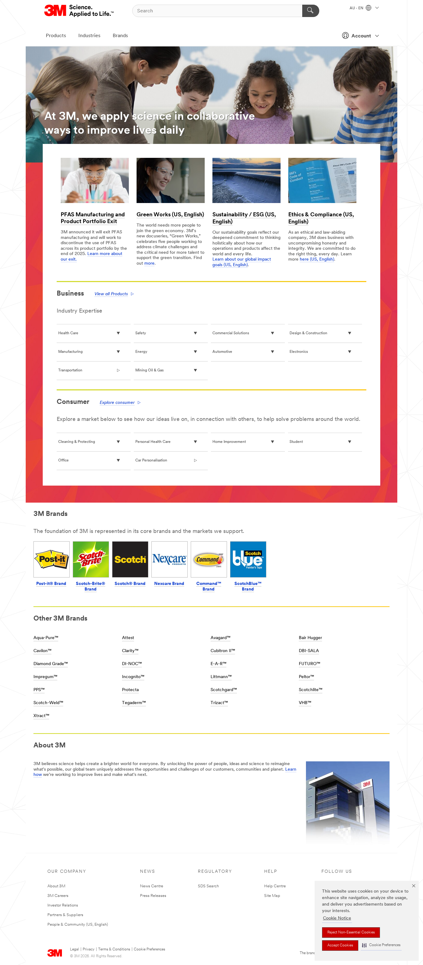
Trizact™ (219, 703)
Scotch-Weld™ (48, 703)
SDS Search (208, 886)
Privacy (88, 949)
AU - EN (357, 8)
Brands (120, 35)
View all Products (111, 294)
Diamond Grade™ (50, 664)
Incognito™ (133, 677)
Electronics (299, 352)
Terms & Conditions (114, 949)
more (149, 263)
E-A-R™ (218, 664)
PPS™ (39, 690)
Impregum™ (45, 677)
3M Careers (57, 896)
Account (361, 36)
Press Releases (153, 896)
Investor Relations (62, 905)
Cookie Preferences (149, 949)
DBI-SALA (309, 651)
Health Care (68, 333)
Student (296, 442)
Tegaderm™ (134, 703)
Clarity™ (130, 651)
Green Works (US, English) (170, 215)
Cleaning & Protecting (76, 442)
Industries (89, 35)
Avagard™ (220, 638)
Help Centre (275, 886)
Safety (140, 333)
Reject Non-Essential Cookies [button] (351, 932)
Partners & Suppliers (65, 915)
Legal (74, 949)
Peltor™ (306, 677)
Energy (141, 352)
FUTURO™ (309, 664)
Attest (128, 638)
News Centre (151, 886)
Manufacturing (70, 352)
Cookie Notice (337, 918)
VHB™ (305, 703)
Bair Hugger (310, 638)
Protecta (130, 690)
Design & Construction (308, 333)
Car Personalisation (151, 460)
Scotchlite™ (310, 690)
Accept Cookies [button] (340, 945)
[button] (381, 945)
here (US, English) (317, 259)
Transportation (70, 370)
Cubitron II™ (223, 651)
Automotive (222, 352)
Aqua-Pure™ (45, 638)
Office (63, 460)
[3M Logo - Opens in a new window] (79, 11)
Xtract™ (41, 716)
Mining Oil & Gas (149, 370)
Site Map (272, 896)
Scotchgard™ (224, 690)
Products (56, 35)
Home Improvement (229, 442)
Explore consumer (117, 402)
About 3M (56, 886)
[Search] (310, 11)
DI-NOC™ (132, 664)
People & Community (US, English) (77, 925)
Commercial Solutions (230, 333)
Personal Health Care (153, 442)
